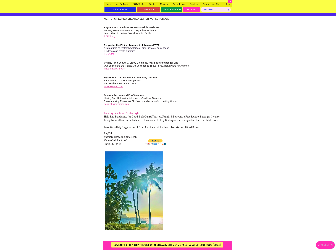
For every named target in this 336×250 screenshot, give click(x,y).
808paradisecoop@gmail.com (120, 136)
